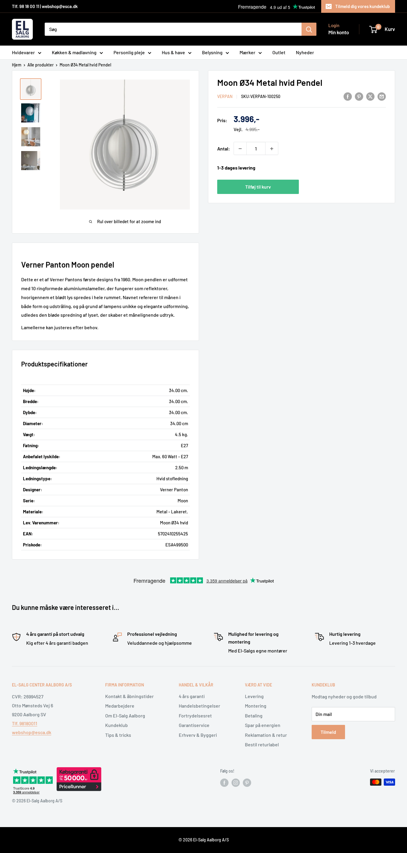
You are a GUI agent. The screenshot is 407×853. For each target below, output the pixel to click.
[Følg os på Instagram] (236, 783)
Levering (254, 696)
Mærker (247, 52)
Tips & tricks (118, 735)
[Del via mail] (382, 96)
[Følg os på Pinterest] (247, 783)
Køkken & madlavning (74, 52)
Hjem (16, 64)
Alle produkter (40, 64)
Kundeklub (116, 725)
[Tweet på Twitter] (370, 96)
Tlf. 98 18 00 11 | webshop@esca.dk (45, 6)
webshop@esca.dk (31, 732)
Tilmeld (328, 732)
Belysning (212, 52)
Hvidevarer (23, 52)
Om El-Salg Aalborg (125, 715)
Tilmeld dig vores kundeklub (362, 6)
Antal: (223, 148)
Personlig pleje (129, 52)
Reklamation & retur (266, 735)
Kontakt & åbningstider (129, 696)
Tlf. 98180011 (24, 723)
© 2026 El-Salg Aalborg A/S (203, 839)
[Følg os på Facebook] (224, 783)
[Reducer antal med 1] (240, 148)
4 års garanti (192, 696)
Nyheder (305, 52)
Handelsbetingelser (199, 705)
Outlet (278, 52)
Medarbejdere (119, 705)
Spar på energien (262, 725)
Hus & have (173, 52)
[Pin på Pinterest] (359, 96)
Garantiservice (194, 725)
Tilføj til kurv (258, 186)
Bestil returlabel (262, 744)
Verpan (224, 96)
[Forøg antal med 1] (271, 148)
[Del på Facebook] (348, 96)
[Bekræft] (309, 29)
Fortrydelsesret (195, 715)
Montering (255, 705)
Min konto (338, 32)
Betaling (253, 715)
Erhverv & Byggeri (198, 735)
